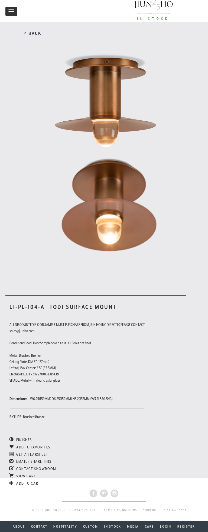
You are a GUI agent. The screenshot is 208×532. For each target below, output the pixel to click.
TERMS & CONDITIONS (119, 510)
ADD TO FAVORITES (32, 447)
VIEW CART (25, 476)
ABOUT (19, 526)
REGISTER (186, 526)
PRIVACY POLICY (83, 510)
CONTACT (39, 526)
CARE (149, 526)
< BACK (33, 33)
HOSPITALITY (65, 526)
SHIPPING (150, 510)
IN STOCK (112, 526)
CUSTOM (90, 526)
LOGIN (165, 526)
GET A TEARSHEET (31, 454)
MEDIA (133, 526)
